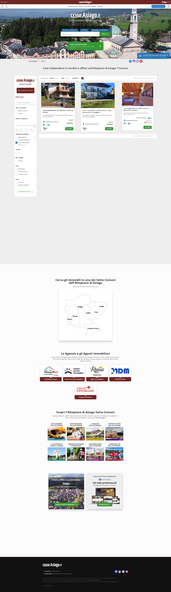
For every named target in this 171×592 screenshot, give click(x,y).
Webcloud (103, 581)
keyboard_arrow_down (57, 78)
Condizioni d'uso (115, 581)
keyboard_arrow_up (55, 78)
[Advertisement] (25, 226)
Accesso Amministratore (48, 585)
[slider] (34, 126)
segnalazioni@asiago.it (95, 580)
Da (17, 129)
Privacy (108, 581)
